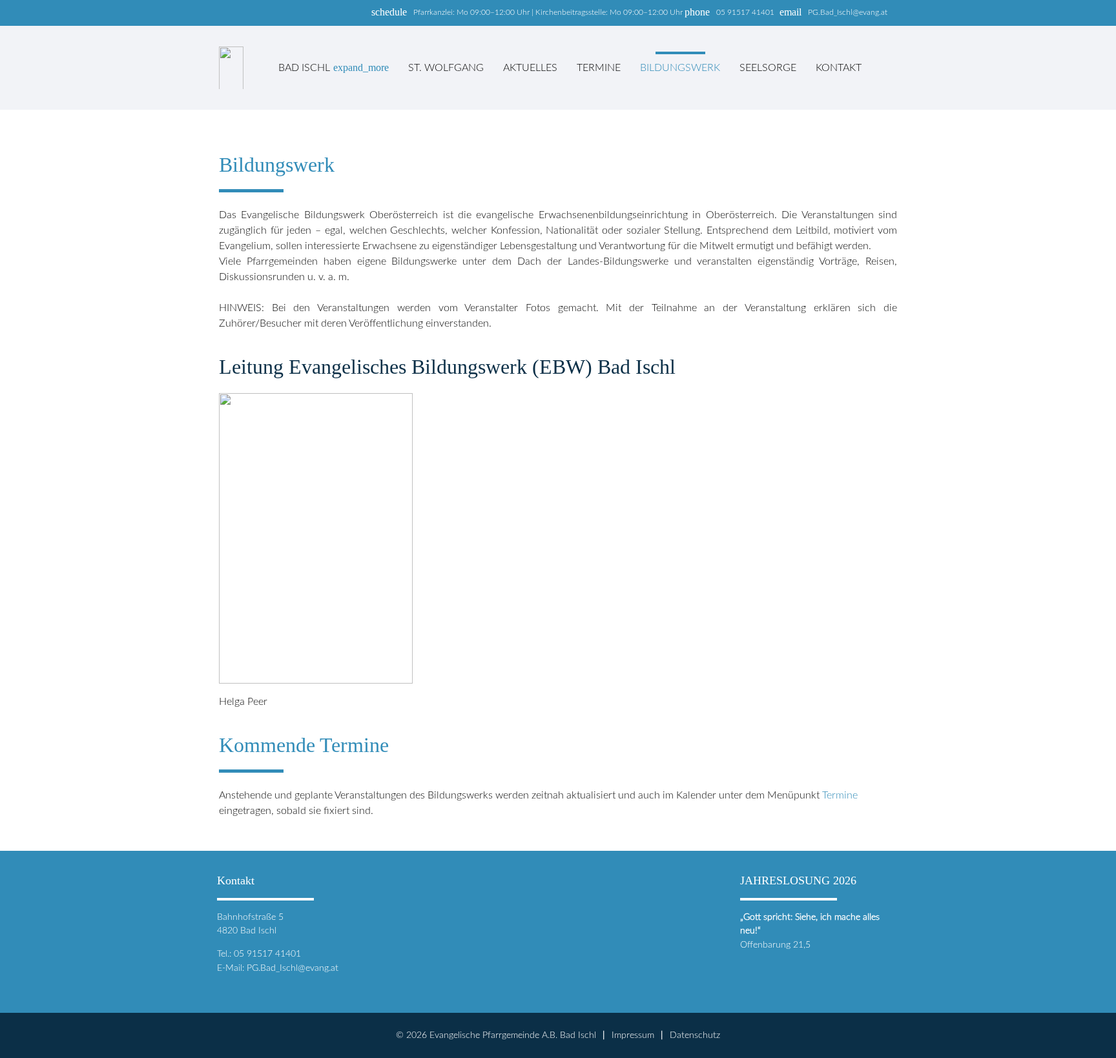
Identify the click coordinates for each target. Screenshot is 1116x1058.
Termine (599, 68)
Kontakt (839, 68)
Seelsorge (767, 68)
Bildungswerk (680, 68)
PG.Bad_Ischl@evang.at (847, 12)
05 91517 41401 (745, 12)
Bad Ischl (333, 67)
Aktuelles (530, 68)
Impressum (633, 1035)
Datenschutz (695, 1035)
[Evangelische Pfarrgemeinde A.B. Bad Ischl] (231, 67)
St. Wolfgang (446, 68)
